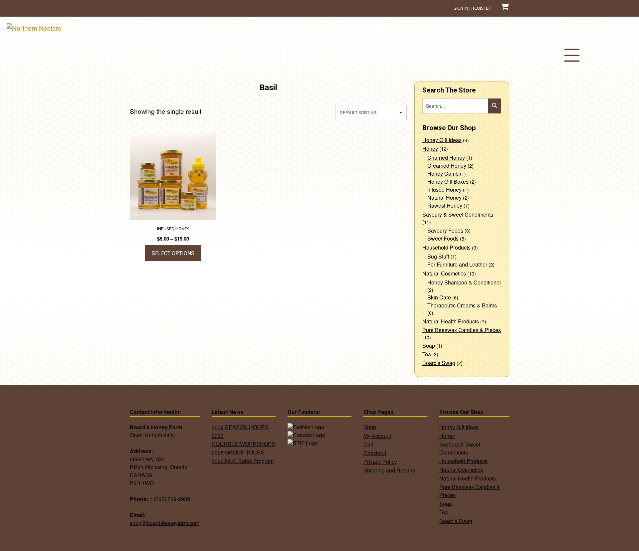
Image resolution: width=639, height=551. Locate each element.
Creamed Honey (446, 165)
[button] (572, 55)
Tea (426, 354)
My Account (377, 436)
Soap (428, 345)
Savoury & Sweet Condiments (457, 214)
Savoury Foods (445, 230)
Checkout (374, 453)
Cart (368, 444)
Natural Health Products (450, 321)
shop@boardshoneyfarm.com (164, 523)
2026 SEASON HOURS (240, 427)
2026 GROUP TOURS (238, 452)
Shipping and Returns (389, 470)
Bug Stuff (438, 256)
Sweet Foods (443, 238)
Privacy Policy (380, 461)
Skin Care (439, 297)
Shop (369, 427)
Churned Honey (446, 157)
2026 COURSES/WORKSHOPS (243, 440)
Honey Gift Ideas (442, 140)
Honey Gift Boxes (448, 181)
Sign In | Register (473, 8)
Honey (430, 148)
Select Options (173, 253)
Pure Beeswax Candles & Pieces (461, 330)
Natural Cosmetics (444, 273)
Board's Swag (438, 363)
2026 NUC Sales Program (243, 461)
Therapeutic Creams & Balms (462, 305)
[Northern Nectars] (34, 27)
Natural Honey (444, 197)
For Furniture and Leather (457, 264)
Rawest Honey (444, 205)
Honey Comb (443, 173)
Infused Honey (444, 189)
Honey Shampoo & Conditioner (464, 282)
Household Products (446, 247)
